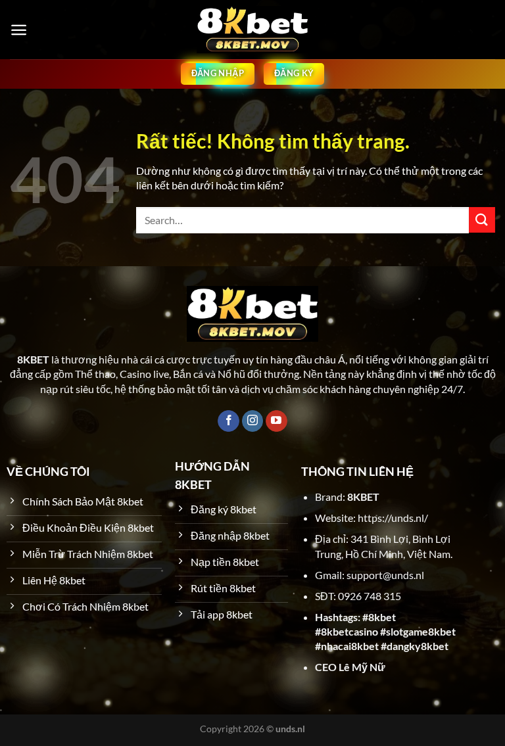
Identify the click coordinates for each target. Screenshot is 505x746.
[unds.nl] (252, 30)
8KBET (363, 496)
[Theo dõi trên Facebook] (228, 421)
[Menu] (19, 29)
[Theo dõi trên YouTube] (276, 421)
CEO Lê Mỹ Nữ (350, 667)
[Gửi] (482, 220)
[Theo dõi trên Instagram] (253, 421)
